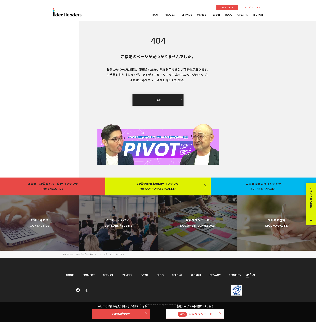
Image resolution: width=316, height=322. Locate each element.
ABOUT (155, 15)
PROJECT (171, 15)
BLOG (228, 15)
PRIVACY (215, 275)
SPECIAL (242, 15)
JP (247, 275)
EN (253, 275)
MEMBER (202, 15)
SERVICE (187, 15)
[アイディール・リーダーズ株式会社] (67, 12)
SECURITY (235, 275)
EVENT (216, 15)
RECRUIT (257, 15)
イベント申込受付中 (311, 199)
